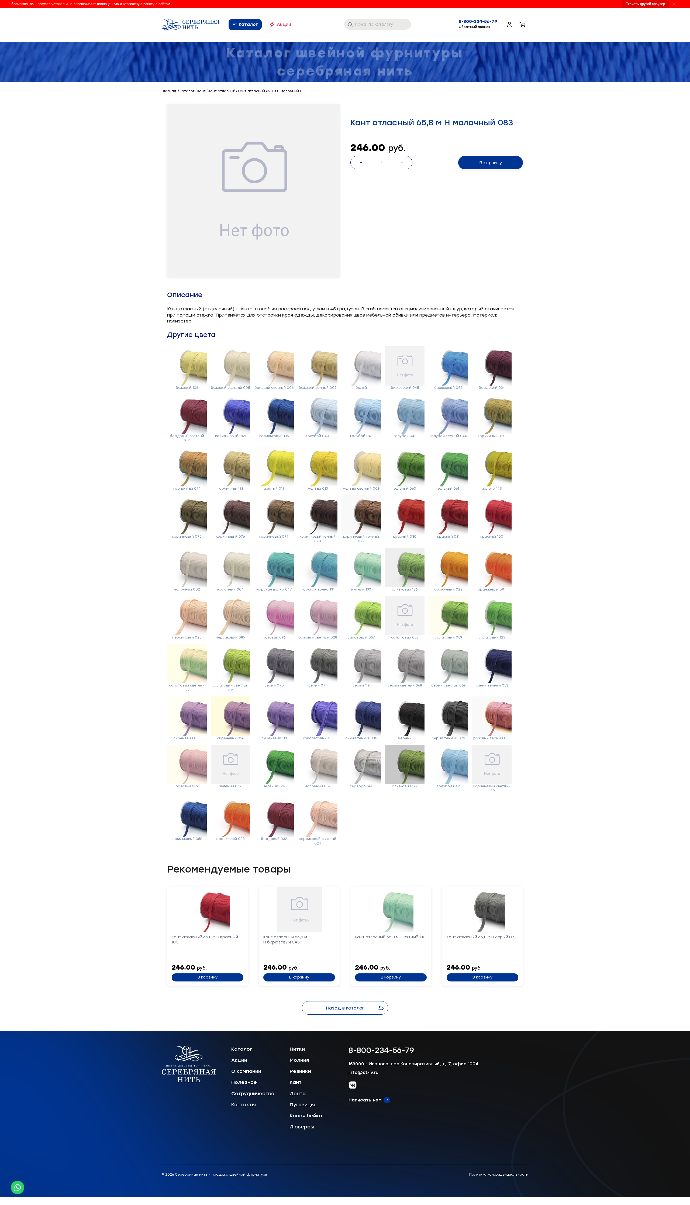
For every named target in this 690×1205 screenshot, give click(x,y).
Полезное (244, 1082)
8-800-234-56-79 (478, 21)
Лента (298, 1094)
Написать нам (365, 1100)
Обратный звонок (474, 27)
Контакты (243, 1105)
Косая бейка (306, 1116)
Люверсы (302, 1127)
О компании (246, 1071)
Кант (296, 1082)
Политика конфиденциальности (498, 1174)
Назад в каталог (345, 1008)
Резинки (300, 1071)
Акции (284, 24)
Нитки (297, 1049)
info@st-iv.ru (363, 1072)
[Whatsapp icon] (17, 1187)
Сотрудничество (252, 1094)
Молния (299, 1060)
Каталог (248, 24)
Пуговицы (302, 1105)
